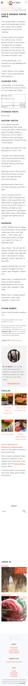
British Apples (16, 340)
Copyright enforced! (14, 650)
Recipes (14, 671)
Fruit (7, 8)
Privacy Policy (14, 649)
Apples (20, 8)
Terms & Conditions (14, 652)
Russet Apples (5, 10)
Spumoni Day (6, 595)
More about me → (14, 383)
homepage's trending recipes (12, 447)
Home (3, 8)
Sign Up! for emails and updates (14, 661)
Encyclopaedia (14, 672)
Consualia (5, 566)
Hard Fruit (13, 8)
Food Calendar (14, 676)
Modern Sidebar (19, 464)
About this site (14, 647)
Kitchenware (14, 674)
